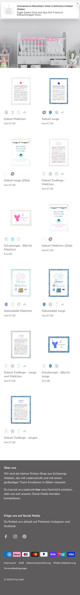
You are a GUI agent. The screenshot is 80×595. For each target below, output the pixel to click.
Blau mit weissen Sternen (50, 112)
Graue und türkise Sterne (56, 304)
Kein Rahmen (44, 112)
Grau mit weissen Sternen (6, 112)
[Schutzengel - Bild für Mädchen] (21, 218)
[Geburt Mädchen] (21, 91)
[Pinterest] (24, 536)
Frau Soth (18, 579)
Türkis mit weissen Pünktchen (12, 239)
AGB (21, 563)
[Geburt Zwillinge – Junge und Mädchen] (21, 344)
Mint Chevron (12, 304)
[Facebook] (6, 536)
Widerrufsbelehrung (64, 563)
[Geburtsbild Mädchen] (21, 283)
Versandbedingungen (15, 568)
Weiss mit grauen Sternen (19, 112)
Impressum (10, 563)
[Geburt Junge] (59, 91)
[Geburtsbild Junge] (59, 283)
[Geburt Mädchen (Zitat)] (59, 218)
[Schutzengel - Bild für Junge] (59, 344)
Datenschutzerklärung (38, 563)
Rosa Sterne (12, 112)
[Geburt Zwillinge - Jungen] (21, 410)
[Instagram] (15, 536)
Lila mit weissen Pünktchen (6, 304)
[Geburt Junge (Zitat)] (21, 152)
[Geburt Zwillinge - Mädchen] (59, 152)
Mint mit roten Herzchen (56, 174)
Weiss (6, 174)
